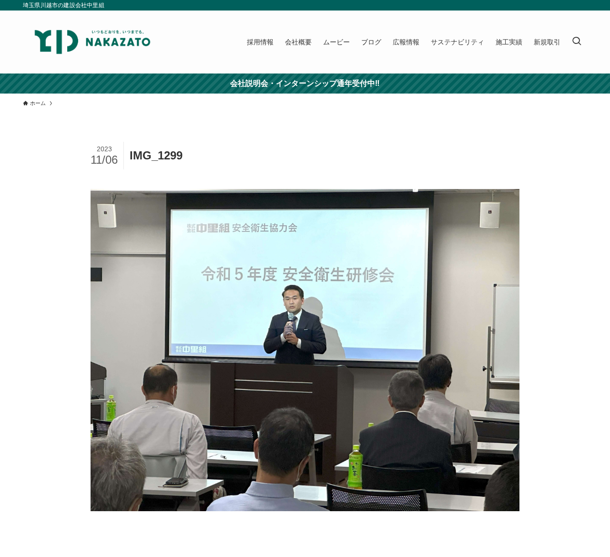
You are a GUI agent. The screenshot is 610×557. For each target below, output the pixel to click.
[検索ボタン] (576, 42)
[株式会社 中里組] (92, 42)
